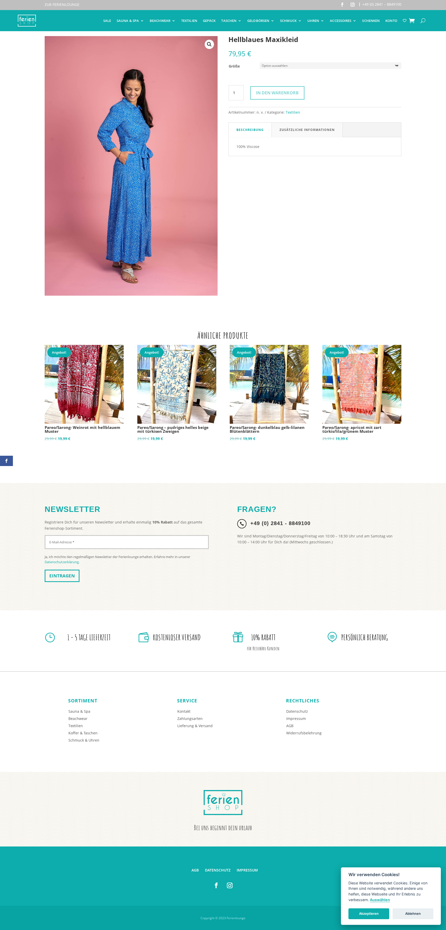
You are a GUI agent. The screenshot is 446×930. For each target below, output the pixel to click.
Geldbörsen (258, 20)
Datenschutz (297, 711)
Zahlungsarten (190, 718)
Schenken (371, 20)
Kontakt (183, 711)
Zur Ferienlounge (62, 4)
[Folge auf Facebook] (342, 4)
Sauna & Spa (128, 20)
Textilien (189, 20)
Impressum (296, 718)
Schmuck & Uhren (83, 740)
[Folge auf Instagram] (352, 4)
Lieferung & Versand (195, 725)
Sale (107, 20)
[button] (209, 44)
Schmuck (288, 20)
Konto (391, 20)
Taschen (228, 20)
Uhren (313, 20)
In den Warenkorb (277, 93)
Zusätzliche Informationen (307, 130)
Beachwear (160, 20)
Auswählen (380, 900)
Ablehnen (413, 913)
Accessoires (340, 20)
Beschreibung (250, 130)
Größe (234, 66)
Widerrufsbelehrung (304, 732)
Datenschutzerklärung (62, 562)
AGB (289, 725)
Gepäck (209, 20)
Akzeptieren (369, 913)
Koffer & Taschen (83, 732)
